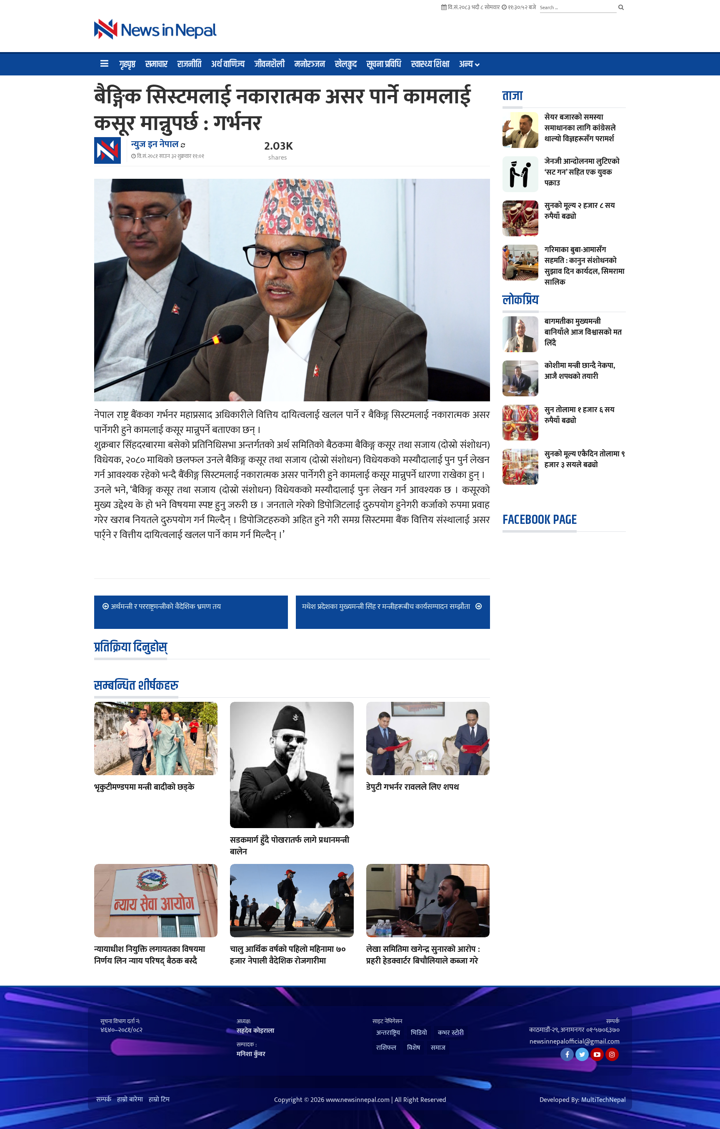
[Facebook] (567, 1054)
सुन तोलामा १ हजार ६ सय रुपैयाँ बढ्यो (580, 415)
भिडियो (419, 1033)
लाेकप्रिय (520, 300)
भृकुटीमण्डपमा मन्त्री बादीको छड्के (144, 787)
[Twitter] (582, 1054)
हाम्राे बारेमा (130, 1100)
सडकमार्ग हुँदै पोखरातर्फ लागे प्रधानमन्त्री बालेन (289, 846)
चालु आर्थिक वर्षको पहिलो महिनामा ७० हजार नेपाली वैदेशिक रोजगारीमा (288, 955)
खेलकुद (346, 65)
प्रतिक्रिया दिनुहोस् (130, 647)
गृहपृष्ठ (127, 65)
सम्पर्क (103, 1100)
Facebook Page (539, 520)
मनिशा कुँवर (251, 1054)
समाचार (156, 65)
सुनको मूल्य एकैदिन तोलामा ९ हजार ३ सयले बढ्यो (585, 459)
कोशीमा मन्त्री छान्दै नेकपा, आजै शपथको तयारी (580, 371)
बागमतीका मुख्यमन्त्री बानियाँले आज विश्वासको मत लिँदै (583, 332)
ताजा (512, 96)
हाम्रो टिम (159, 1100)
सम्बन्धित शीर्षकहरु (136, 686)
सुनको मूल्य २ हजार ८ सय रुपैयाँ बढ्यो (580, 211)
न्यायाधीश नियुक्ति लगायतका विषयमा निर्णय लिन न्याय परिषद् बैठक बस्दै (149, 955)
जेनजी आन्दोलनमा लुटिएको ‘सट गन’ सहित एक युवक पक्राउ (582, 172)
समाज (438, 1048)
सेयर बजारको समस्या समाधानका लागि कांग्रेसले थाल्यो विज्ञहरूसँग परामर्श (580, 128)
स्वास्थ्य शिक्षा (430, 65)
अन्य (466, 65)
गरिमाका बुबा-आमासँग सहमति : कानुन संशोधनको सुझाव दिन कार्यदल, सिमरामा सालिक (585, 266)
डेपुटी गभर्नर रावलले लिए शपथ (412, 787)
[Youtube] (597, 1054)
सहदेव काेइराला (255, 1030)
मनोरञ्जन (310, 65)
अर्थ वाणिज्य (228, 65)
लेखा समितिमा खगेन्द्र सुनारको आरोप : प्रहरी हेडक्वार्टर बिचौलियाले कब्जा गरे (423, 955)
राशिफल (386, 1048)
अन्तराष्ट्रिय (388, 1033)
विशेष (413, 1048)
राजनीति (189, 65)
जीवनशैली (270, 65)
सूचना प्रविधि (384, 65)
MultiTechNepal (603, 1100)
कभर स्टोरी (451, 1033)
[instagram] (612, 1054)
